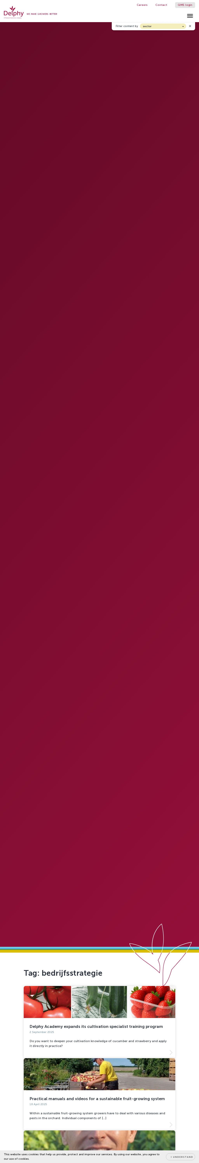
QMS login (185, 5)
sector (147, 26)
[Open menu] (190, 14)
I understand (182, 1157)
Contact (161, 5)
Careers (142, 5)
